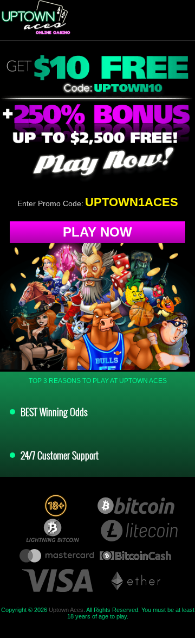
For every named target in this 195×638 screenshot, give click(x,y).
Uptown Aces (66, 610)
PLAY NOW (97, 232)
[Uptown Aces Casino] (35, 17)
